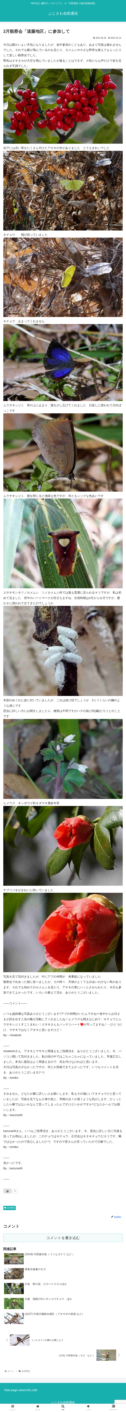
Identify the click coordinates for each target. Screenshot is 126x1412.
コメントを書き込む (63, 1238)
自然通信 (11, 1208)
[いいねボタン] (7, 1191)
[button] (116, 718)
